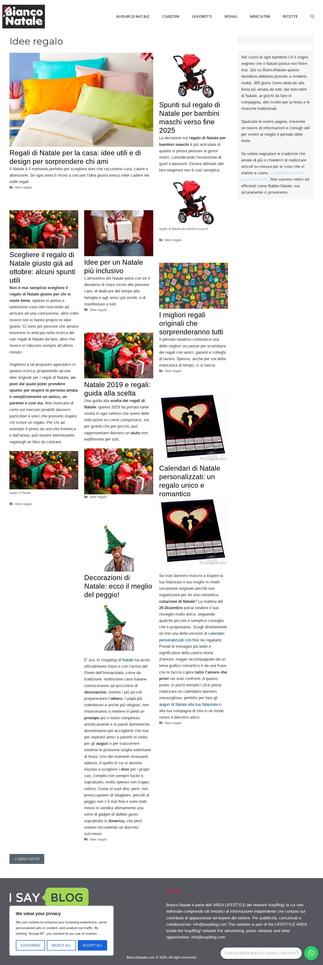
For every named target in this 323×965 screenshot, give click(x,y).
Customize (30, 945)
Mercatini (260, 16)
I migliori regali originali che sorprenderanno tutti (191, 323)
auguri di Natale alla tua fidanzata (188, 704)
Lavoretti (202, 16)
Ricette (290, 16)
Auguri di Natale (132, 16)
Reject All (61, 945)
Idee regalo (23, 187)
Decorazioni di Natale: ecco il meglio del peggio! (118, 586)
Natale (128, 660)
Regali (231, 16)
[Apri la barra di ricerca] (312, 16)
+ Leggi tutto (26, 859)
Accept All (92, 945)
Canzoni (170, 16)
